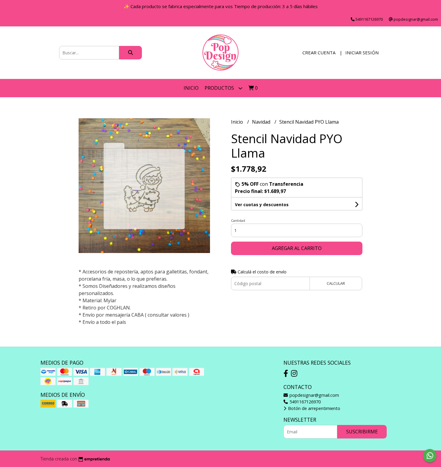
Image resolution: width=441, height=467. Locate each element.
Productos (220, 88)
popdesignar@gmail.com (313, 395)
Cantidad (238, 220)
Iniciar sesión (362, 53)
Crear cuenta (318, 53)
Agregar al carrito (297, 248)
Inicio (191, 88)
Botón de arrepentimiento (313, 408)
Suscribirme (362, 431)
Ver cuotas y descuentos (262, 204)
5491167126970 (304, 402)
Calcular (336, 283)
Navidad (262, 122)
